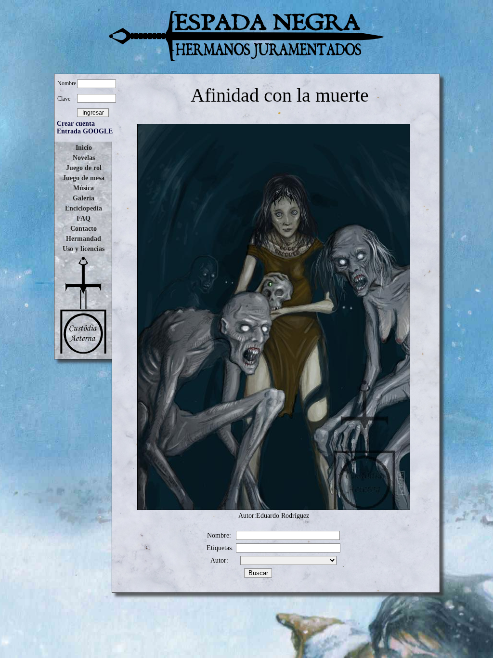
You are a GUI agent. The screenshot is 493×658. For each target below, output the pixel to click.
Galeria (83, 198)
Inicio (84, 147)
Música (83, 188)
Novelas (84, 157)
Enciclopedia (83, 208)
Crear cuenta (76, 123)
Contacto (83, 228)
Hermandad (83, 238)
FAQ (84, 218)
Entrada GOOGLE (85, 131)
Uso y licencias (83, 248)
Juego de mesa (83, 178)
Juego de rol (84, 167)
